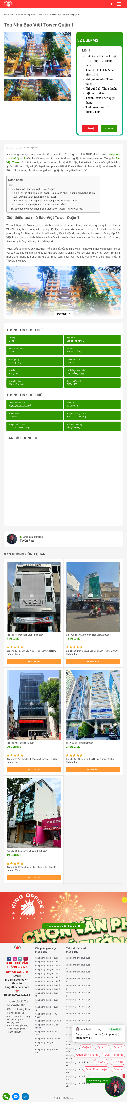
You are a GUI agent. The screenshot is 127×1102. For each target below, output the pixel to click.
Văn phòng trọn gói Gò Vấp (48, 1021)
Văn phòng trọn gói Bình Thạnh (46, 1026)
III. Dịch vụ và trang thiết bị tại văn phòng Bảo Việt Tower (46, 200)
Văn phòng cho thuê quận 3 (78, 973)
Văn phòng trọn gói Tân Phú (48, 1038)
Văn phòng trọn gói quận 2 (47, 961)
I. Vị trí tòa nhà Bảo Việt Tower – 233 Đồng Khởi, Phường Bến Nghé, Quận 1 (56, 193)
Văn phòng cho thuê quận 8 (78, 1008)
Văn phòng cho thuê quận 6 (78, 994)
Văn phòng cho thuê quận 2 (78, 966)
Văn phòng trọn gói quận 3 (47, 965)
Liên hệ (90, 128)
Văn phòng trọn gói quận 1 (47, 958)
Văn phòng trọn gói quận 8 (47, 985)
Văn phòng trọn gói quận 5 (47, 973)
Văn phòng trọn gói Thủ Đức (46, 1044)
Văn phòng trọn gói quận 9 (47, 989)
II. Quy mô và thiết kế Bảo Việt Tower (36, 196)
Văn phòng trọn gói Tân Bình (46, 1033)
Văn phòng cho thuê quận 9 (78, 1015)
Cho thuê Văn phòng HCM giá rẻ (31, 14)
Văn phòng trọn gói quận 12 (47, 1008)
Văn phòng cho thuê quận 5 (78, 987)
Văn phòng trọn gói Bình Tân (46, 1051)
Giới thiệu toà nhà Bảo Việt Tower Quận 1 (33, 189)
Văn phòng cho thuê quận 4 (78, 980)
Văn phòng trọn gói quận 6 (47, 977)
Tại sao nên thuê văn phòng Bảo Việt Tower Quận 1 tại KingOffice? (47, 208)
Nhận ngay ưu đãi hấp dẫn (62, 926)
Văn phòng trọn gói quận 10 (47, 994)
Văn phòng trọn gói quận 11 (47, 1001)
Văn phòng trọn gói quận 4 (47, 969)
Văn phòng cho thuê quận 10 (78, 1022)
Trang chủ (8, 14)
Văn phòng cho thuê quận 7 (78, 1001)
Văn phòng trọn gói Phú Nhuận (46, 1015)
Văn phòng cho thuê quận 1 (78, 959)
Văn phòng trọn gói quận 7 (47, 981)
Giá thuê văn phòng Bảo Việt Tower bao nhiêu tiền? (38, 204)
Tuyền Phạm (28, 540)
